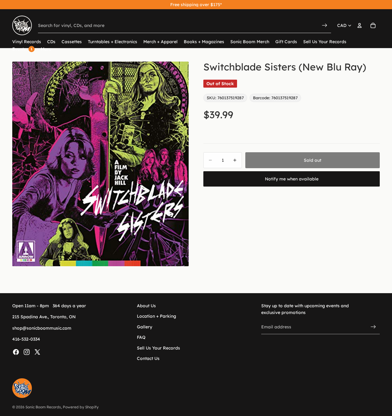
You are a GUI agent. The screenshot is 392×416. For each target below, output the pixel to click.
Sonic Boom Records (43, 407)
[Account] (359, 25)
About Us (146, 305)
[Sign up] (373, 326)
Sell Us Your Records (158, 347)
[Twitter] (37, 351)
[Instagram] (26, 351)
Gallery (144, 327)
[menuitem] (46, 49)
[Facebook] (16, 351)
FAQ (141, 337)
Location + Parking (156, 316)
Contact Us (148, 358)
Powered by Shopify (81, 407)
